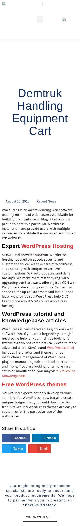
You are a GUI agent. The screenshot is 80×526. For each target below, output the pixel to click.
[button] (40, 19)
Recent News (46, 201)
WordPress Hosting (47, 246)
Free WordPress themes (34, 384)
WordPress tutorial (60, 347)
